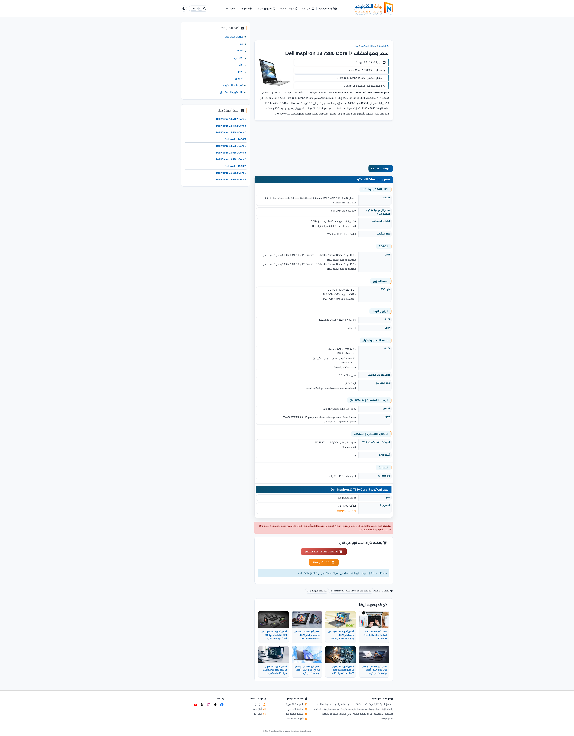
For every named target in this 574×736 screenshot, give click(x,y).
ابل (241, 64)
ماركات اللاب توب (368, 46)
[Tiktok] (215, 705)
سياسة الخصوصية (295, 713)
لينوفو (239, 50)
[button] (230, 9)
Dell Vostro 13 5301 (235, 166)
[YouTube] (196, 705)
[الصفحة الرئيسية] (373, 8)
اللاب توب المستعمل (231, 92)
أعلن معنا (257, 709)
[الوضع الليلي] (184, 9)
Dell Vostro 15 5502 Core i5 (231, 179)
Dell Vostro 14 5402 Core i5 (231, 125)
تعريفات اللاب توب (380, 168)
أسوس (239, 78)
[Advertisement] (323, 31)
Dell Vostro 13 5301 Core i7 (231, 146)
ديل (356, 46)
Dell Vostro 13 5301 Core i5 (231, 152)
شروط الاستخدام (295, 718)
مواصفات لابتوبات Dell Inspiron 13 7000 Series (351, 591)
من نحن (259, 704)
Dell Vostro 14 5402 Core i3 (231, 132)
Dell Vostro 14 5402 (235, 139)
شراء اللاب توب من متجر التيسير (321, 551)
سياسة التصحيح (296, 709)
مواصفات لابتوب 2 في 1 (317, 591)
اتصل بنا (258, 713)
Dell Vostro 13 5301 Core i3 (231, 159)
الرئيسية (382, 46)
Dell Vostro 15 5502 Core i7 (231, 173)
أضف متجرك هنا (321, 562)
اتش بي (238, 57)
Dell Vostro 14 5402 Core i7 (231, 119)
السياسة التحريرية (295, 704)
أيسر (240, 71)
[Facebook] (222, 705)
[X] (202, 705)
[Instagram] (209, 705)
